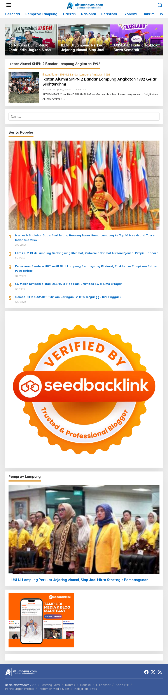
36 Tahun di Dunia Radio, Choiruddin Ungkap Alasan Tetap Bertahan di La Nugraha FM (31, 47)
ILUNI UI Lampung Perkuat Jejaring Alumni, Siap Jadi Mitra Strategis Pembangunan (83, 47)
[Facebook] (146, 672)
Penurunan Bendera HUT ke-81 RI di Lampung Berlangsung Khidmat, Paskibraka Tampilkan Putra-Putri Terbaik (86, 268)
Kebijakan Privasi (85, 688)
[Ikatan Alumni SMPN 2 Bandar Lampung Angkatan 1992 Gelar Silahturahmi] (64, 99)
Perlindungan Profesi (19, 688)
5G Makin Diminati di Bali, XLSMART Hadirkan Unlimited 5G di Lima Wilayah (68, 284)
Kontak (70, 684)
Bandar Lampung (52, 89)
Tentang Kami (50, 684)
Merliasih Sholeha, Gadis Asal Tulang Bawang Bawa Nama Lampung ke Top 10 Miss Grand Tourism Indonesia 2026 (86, 238)
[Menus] (8, 5)
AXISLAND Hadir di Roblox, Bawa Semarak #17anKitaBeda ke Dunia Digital (136, 47)
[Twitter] (153, 672)
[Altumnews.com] (84, 5)
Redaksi (85, 684)
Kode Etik (122, 684)
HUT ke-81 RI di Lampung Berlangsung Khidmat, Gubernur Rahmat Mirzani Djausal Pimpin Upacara (86, 253)
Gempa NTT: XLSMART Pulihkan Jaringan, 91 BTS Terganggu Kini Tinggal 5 (68, 297)
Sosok (67, 89)
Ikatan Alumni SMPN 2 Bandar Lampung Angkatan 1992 (76, 74)
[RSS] (160, 672)
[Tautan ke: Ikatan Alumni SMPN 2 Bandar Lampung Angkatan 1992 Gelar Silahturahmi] (24, 86)
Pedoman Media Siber (54, 688)
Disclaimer (103, 684)
